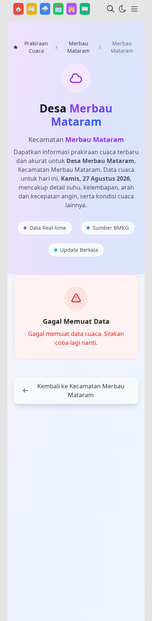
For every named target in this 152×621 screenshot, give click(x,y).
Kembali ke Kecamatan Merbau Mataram (80, 390)
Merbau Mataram (78, 47)
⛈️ (45, 8)
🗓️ (59, 8)
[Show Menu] (134, 8)
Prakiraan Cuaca (36, 47)
